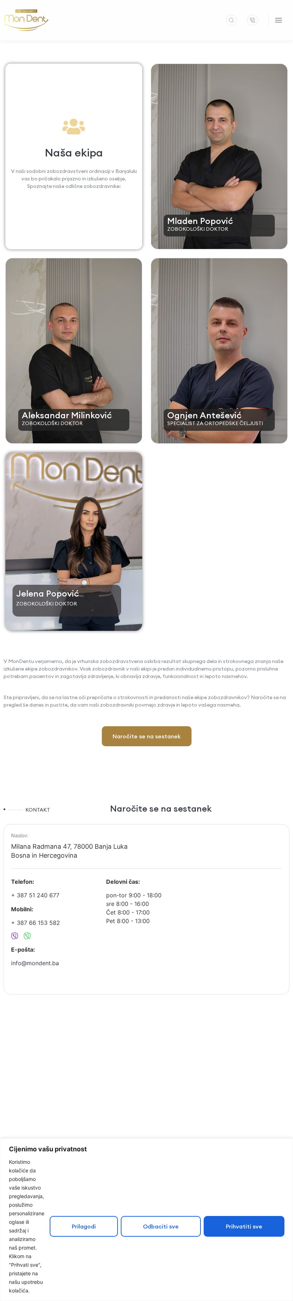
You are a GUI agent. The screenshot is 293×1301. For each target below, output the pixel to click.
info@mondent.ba (35, 963)
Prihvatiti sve (244, 1226)
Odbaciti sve (161, 1226)
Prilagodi (84, 1226)
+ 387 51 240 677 (35, 895)
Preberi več (200, 227)
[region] (146, 1219)
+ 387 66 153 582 (35, 922)
